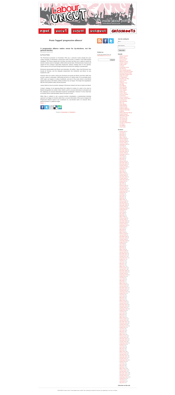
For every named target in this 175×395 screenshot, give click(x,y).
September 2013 (124, 325)
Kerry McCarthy (123, 87)
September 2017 (124, 257)
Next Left (122, 102)
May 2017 (122, 263)
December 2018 (123, 236)
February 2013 (123, 335)
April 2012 (122, 350)
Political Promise (123, 107)
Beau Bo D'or (123, 60)
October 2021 (123, 189)
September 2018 (124, 240)
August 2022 (123, 181)
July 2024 (122, 155)
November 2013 (123, 323)
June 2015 (122, 296)
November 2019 (123, 222)
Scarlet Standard (124, 114)
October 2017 (123, 256)
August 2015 (123, 293)
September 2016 (124, 274)
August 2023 (123, 168)
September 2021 (124, 191)
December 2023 (123, 162)
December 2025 (123, 141)
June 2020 (122, 212)
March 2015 (122, 300)
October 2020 (123, 206)
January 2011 (123, 371)
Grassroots (64, 112)
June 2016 (122, 279)
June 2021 (122, 195)
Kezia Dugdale (123, 90)
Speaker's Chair (123, 117)
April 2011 (122, 367)
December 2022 (123, 176)
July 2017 (122, 260)
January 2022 (123, 186)
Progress (122, 111)
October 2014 (123, 307)
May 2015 (122, 297)
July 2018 (122, 243)
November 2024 (123, 151)
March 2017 (122, 266)
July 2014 (122, 311)
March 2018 (122, 249)
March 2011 (122, 368)
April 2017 (122, 264)
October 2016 (123, 273)
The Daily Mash (123, 121)
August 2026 (123, 131)
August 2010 (123, 378)
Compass (122, 65)
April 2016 (122, 281)
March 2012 (122, 351)
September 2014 (124, 308)
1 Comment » (72, 112)
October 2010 (123, 375)
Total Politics (123, 126)
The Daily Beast (123, 119)
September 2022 (124, 179)
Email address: (121, 45)
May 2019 (122, 229)
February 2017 (123, 267)
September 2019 (124, 225)
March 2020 (122, 216)
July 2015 (122, 294)
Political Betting (123, 105)
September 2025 (124, 144)
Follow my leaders (124, 75)
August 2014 (123, 310)
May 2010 (122, 382)
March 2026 (122, 137)
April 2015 (122, 298)
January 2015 (123, 303)
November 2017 (123, 254)
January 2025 (123, 148)
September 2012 (124, 342)
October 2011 (123, 358)
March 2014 (122, 317)
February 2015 (123, 301)
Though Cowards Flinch (125, 122)
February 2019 (123, 233)
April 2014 (122, 316)
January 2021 (123, 202)
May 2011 (122, 365)
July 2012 (122, 345)
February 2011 (123, 369)
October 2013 (123, 324)
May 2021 (122, 196)
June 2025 (122, 147)
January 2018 (123, 252)
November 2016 (123, 272)
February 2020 (123, 218)
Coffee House (123, 64)
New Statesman (123, 101)
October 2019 (123, 223)
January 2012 (123, 354)
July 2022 (122, 182)
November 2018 (123, 237)
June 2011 (122, 364)
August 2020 (123, 209)
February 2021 (123, 201)
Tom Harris (122, 124)
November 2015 (123, 289)
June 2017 (122, 262)
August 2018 (123, 242)
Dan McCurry (123, 68)
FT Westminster (123, 77)
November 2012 (123, 340)
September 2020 (124, 208)
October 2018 (123, 239)
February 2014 (123, 318)
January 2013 (123, 337)
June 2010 (122, 381)
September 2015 (124, 291)
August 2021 (123, 192)
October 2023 (123, 165)
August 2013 (123, 327)
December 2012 (123, 338)
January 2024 (123, 161)
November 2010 (123, 374)
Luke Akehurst (123, 99)
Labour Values (123, 92)
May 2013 (122, 331)
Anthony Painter (123, 58)
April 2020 (122, 215)
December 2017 (123, 253)
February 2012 (123, 352)
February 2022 (123, 185)
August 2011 (123, 361)
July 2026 (122, 132)
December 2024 (123, 149)
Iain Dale (122, 84)
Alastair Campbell (124, 55)
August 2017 (123, 259)
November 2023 (123, 164)
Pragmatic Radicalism (125, 109)
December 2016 (123, 270)
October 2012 (123, 341)
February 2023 (123, 174)
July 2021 (122, 193)
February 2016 (123, 284)
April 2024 (122, 159)
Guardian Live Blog (124, 78)
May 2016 (122, 280)
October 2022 (123, 178)
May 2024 (122, 158)
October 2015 (123, 290)
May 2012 (122, 348)
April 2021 (122, 198)
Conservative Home (124, 67)
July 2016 (122, 277)
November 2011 (123, 357)
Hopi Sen (122, 81)
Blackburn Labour (124, 61)
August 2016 (123, 276)
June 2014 (122, 313)
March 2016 (122, 283)
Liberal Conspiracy (124, 97)
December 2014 (123, 304)
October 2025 (123, 142)
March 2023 (122, 172)
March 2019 (122, 232)
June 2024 (122, 157)
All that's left (122, 57)
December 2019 (123, 220)
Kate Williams (123, 85)
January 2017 (123, 269)
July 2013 (122, 328)
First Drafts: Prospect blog (126, 74)
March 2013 (122, 334)
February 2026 (123, 138)
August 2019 (123, 226)
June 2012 (122, 347)
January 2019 (123, 235)
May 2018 (122, 246)
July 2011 (122, 362)
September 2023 (124, 166)
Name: (119, 41)
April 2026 (122, 135)
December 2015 (123, 287)
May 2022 (122, 184)
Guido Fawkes (123, 80)
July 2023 (122, 169)
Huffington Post (123, 82)
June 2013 (122, 330)
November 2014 (123, 306)
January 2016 (123, 286)
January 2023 (123, 175)
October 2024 (123, 152)
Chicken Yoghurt (124, 63)
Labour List (122, 91)
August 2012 (123, 344)
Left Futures (122, 95)
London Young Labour (125, 98)
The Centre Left (123, 118)
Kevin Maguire (123, 88)
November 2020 (123, 205)
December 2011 (123, 355)
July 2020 (122, 210)
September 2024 (124, 154)
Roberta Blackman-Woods (126, 112)
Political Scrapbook (124, 108)
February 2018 (123, 250)
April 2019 (122, 230)
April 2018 (122, 247)
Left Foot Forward (124, 94)
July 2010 (122, 379)
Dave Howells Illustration (125, 70)
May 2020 (122, 213)
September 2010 (124, 377)
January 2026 (123, 140)
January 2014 (123, 320)
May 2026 (122, 134)
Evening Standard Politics (126, 73)
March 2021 (122, 199)
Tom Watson (123, 125)
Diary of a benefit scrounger (126, 71)
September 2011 (124, 360)
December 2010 (123, 372)
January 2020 (123, 219)
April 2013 (122, 333)
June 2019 (122, 228)
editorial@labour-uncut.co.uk (103, 55)
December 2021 (123, 188)
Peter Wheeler (123, 104)
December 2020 (123, 203)
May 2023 (122, 171)
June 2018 (122, 245)
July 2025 (122, 145)
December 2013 (123, 321)
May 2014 (122, 314)
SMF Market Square (124, 115)
